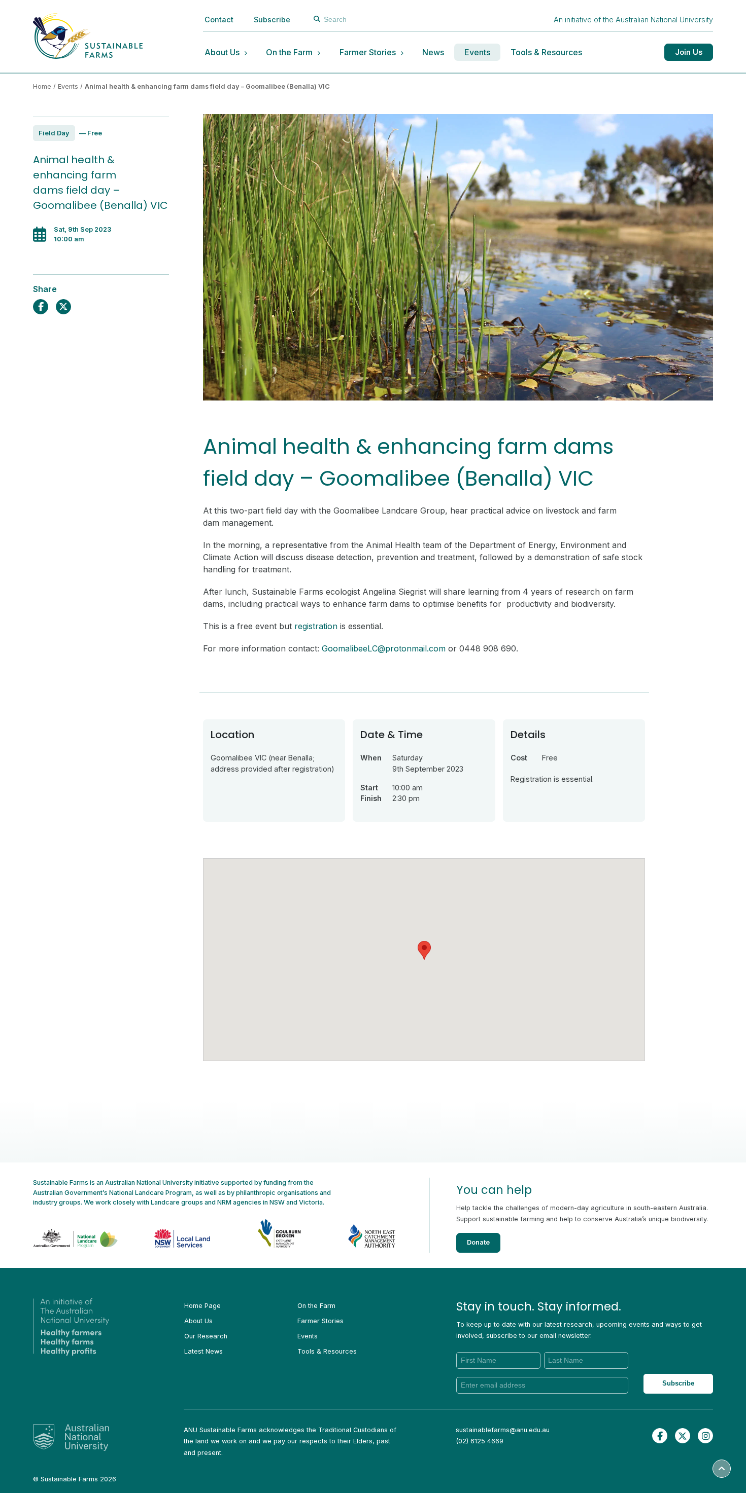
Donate (478, 1242)
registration (315, 626)
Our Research (205, 1336)
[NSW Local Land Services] (171, 1232)
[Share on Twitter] (63, 306)
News (433, 52)
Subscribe (272, 19)
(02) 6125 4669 (479, 1441)
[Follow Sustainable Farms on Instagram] (705, 1435)
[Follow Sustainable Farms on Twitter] (682, 1435)
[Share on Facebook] (40, 306)
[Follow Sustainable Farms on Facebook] (659, 1435)
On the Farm (289, 52)
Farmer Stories (368, 52)
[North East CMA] (357, 1232)
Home (42, 86)
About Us (222, 52)
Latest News (203, 1351)
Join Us (688, 52)
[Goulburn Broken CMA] (264, 1232)
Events (477, 52)
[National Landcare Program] (79, 1232)
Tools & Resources (546, 52)
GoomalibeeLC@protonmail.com (384, 648)
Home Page (202, 1305)
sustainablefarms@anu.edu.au (503, 1430)
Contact (219, 19)
